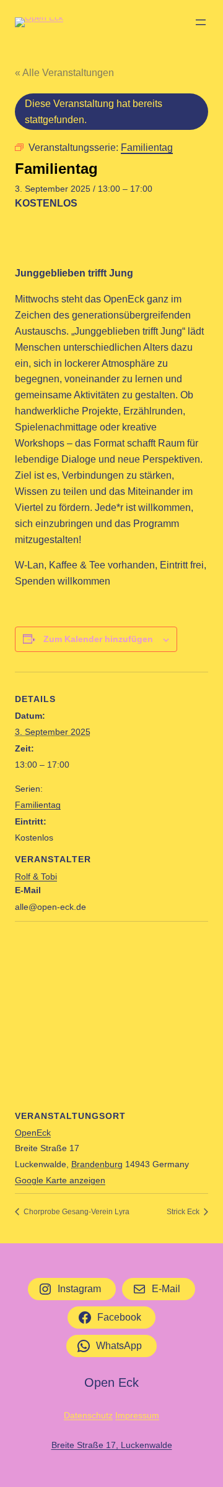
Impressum (137, 1415)
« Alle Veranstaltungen (64, 72)
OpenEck (33, 1133)
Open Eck (111, 1382)
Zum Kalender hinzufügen (98, 639)
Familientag (38, 805)
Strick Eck (184, 1211)
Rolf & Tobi (36, 876)
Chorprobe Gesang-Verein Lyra (75, 1211)
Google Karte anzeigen (60, 1180)
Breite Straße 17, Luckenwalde (111, 1445)
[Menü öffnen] (200, 22)
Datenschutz (88, 1415)
